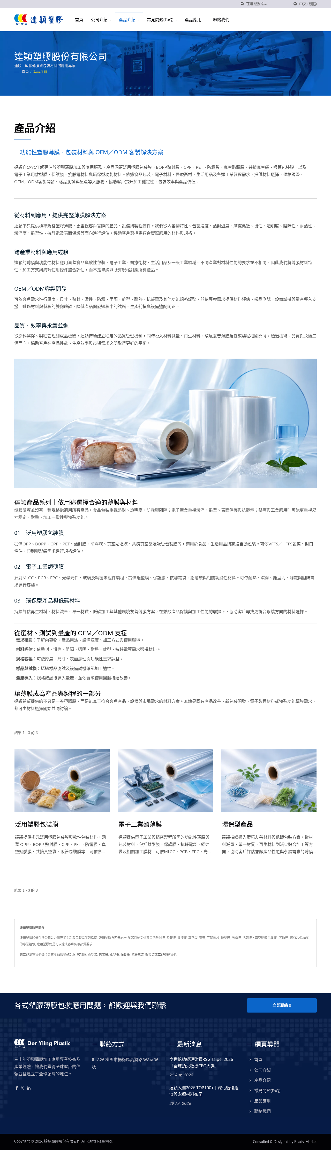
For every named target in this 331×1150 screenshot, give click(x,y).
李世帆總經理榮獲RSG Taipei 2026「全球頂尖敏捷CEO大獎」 (201, 1062)
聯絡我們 (221, 19)
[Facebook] (17, 1088)
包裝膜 (103, 954)
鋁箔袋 (150, 954)
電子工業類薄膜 (140, 824)
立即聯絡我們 (167, 954)
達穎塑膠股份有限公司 (62, 1141)
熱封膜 (71, 954)
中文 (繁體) (308, 4)
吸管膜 (81, 954)
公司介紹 (100, 19)
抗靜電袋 (137, 954)
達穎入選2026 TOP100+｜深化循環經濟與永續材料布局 (203, 1091)
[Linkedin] (29, 1088)
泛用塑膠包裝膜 (36, 824)
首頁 (79, 19)
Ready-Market (305, 1142)
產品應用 (193, 19)
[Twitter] (22, 1088)
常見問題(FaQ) (161, 19)
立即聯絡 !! (282, 1005)
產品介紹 (128, 19)
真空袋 (92, 954)
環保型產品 (237, 824)
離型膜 (114, 954)
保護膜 (125, 954)
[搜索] (242, 4)
